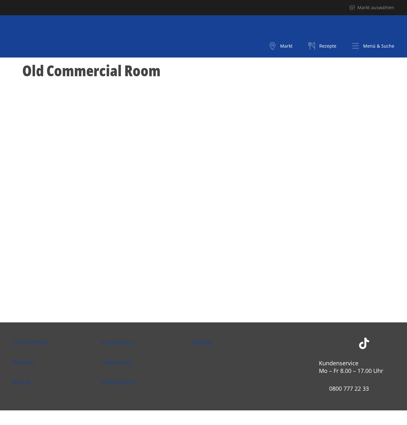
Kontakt (201, 342)
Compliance (118, 342)
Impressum (117, 362)
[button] (373, 46)
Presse (22, 382)
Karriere (23, 362)
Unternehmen (31, 342)
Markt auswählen (375, 7)
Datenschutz (118, 382)
